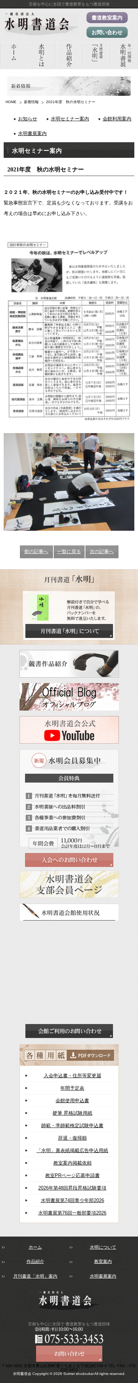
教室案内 (103, 1261)
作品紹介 (35, 1261)
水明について (103, 1247)
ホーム (35, 1247)
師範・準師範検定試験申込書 (72, 1125)
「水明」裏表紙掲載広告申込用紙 (72, 1150)
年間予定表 (72, 1088)
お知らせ (27, 118)
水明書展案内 (32, 133)
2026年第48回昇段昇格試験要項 (72, 1188)
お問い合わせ (107, 32)
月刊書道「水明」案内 (35, 1276)
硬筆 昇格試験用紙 (72, 1113)
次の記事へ (102, 551)
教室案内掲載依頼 (72, 1163)
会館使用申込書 (72, 1100)
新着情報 (31, 102)
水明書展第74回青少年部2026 (72, 1200)
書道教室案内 (107, 18)
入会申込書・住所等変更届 (72, 1075)
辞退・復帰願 (72, 1138)
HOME (11, 102)
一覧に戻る (69, 551)
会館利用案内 (117, 118)
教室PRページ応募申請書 (72, 1175)
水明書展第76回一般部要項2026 (72, 1213)
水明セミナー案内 (70, 118)
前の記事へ (36, 551)
